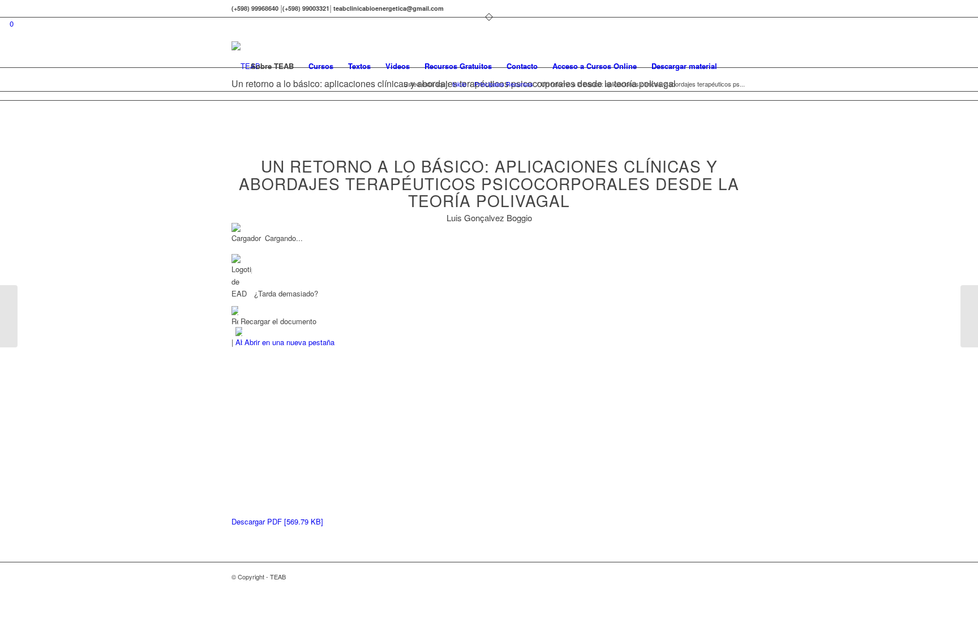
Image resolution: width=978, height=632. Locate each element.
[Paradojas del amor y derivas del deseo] (9, 316)
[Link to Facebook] (738, 8)
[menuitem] (272, 66)
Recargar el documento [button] (277, 321)
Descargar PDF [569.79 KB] (277, 521)
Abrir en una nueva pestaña (288, 342)
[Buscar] (735, 66)
